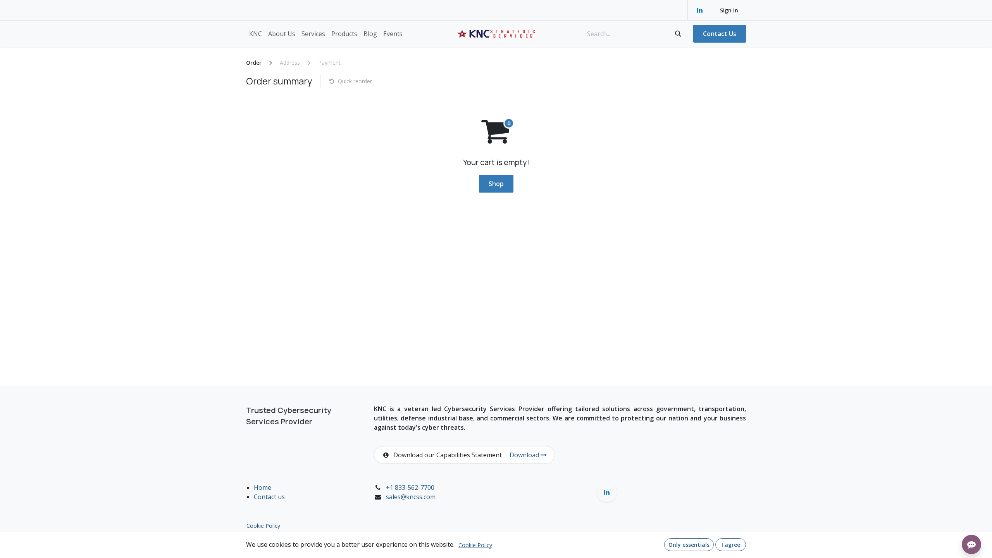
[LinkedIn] (700, 10)
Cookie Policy (263, 525)
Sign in (729, 10)
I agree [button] (731, 544)
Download (525, 455)
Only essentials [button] (689, 544)
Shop (496, 183)
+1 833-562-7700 (410, 487)
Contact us (269, 497)
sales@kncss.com (411, 497)
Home (262, 487)
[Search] (677, 33)
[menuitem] (255, 33)
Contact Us (719, 33)
